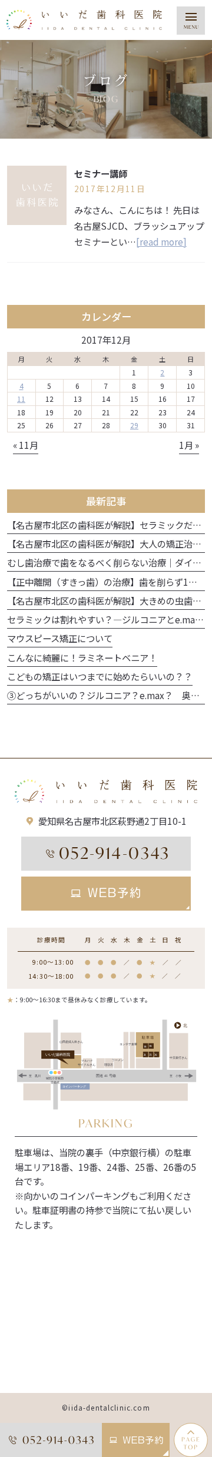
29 (134, 425)
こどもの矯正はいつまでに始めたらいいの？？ (100, 676)
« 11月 (25, 444)
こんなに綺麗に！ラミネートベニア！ (82, 657)
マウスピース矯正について (59, 638)
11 (21, 399)
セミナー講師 (100, 173)
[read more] (161, 241)
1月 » (189, 444)
